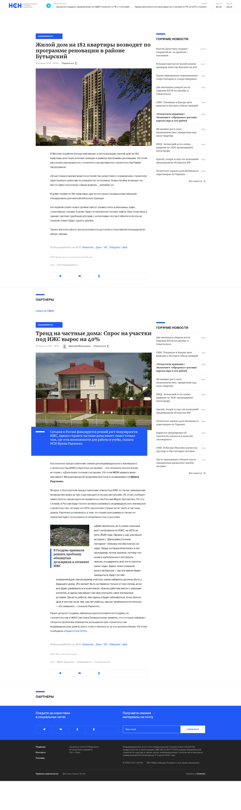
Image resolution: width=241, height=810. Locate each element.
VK (105, 247)
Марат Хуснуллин (65, 662)
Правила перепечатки (47, 773)
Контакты (41, 752)
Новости (87, 247)
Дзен (99, 247)
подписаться (193, 729)
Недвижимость (84, 662)
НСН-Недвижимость (67, 265)
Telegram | (115, 247)
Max (124, 247)
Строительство (102, 662)
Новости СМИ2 (45, 311)
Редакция (40, 746)
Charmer (201, 773)
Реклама (40, 758)
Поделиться (68, 63)
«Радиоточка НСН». (75, 631)
